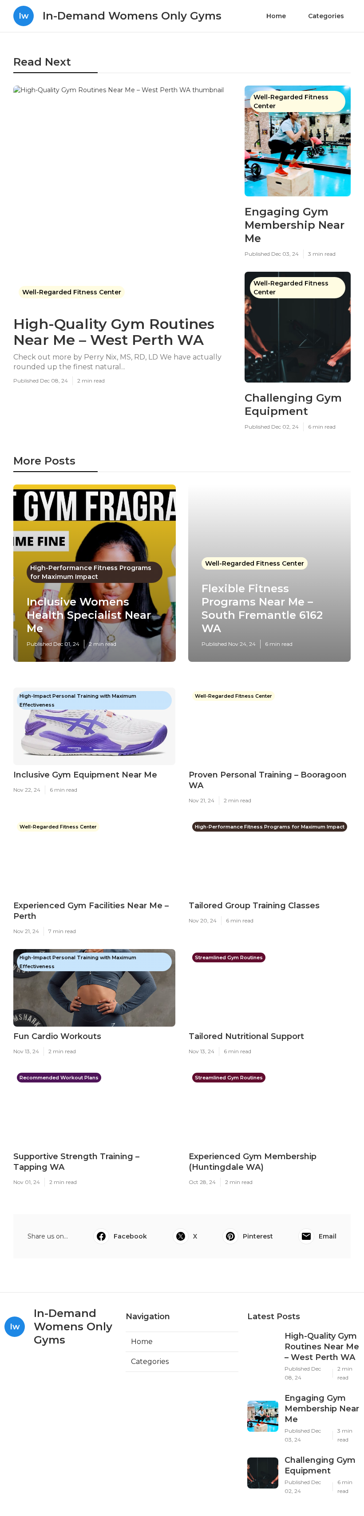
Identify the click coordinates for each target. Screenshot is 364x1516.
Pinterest (258, 1236)
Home (276, 16)
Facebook (130, 1236)
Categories (326, 16)
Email (327, 1236)
